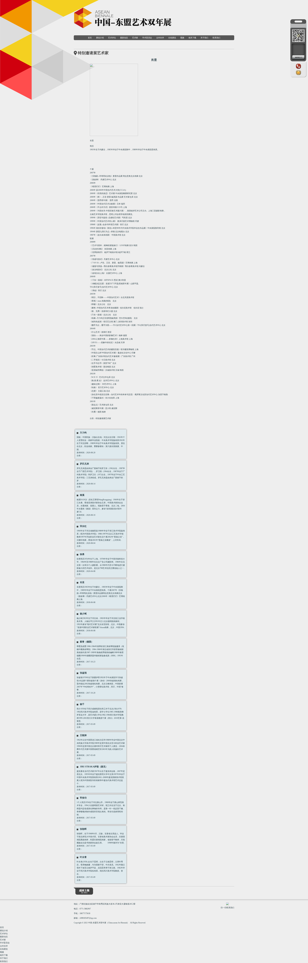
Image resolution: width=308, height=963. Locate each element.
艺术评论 (112, 38)
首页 (90, 38)
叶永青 (83, 857)
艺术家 (135, 38)
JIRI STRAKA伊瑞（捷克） (94, 766)
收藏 (298, 75)
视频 (182, 38)
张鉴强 (83, 673)
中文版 (298, 36)
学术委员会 (147, 38)
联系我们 (216, 38)
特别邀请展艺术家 (103, 418)
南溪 (82, 495)
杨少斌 (83, 613)
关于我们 (204, 38)
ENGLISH (298, 40)
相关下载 (192, 38)
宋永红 (83, 526)
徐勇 (82, 554)
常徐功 (83, 798)
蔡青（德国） (86, 642)
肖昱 (82, 582)
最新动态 (124, 38)
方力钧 (83, 432)
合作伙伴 (160, 38)
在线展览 (172, 38)
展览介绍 (100, 38)
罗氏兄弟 (84, 464)
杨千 (82, 704)
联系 (298, 68)
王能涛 (83, 735)
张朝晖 (83, 829)
